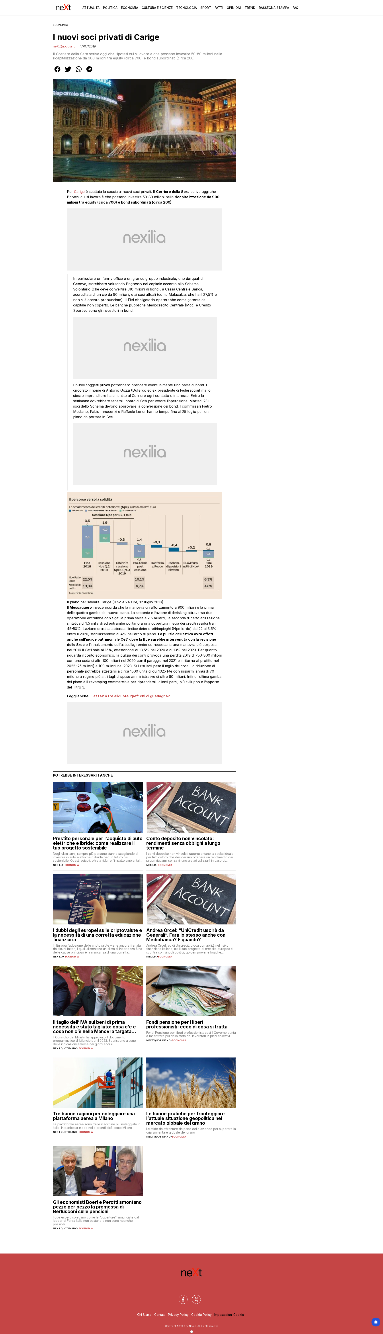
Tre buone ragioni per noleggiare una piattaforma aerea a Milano (94, 1116)
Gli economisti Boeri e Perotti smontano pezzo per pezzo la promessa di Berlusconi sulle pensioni (97, 1207)
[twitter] (68, 72)
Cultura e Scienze (157, 8)
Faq (295, 8)
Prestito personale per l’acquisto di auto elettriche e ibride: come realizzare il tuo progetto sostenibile (98, 843)
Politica (110, 8)
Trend (250, 8)
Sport (205, 8)
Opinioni (234, 8)
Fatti (219, 8)
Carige (79, 191)
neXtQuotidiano (64, 46)
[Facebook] (180, 1297)
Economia (129, 8)
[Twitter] (193, 1297)
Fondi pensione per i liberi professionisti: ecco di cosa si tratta (186, 1024)
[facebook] (57, 72)
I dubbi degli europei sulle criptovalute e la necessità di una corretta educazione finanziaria (97, 935)
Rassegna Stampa (274, 8)
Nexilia (58, 865)
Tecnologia (186, 8)
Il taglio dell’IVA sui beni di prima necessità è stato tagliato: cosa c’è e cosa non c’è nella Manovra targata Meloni (94, 1027)
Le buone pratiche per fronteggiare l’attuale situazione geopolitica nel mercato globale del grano (185, 1118)
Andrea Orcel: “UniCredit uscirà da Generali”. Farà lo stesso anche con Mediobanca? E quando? (185, 935)
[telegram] (89, 72)
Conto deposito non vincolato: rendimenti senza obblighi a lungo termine (183, 843)
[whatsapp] (78, 72)
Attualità (91, 8)
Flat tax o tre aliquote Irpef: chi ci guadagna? (130, 696)
